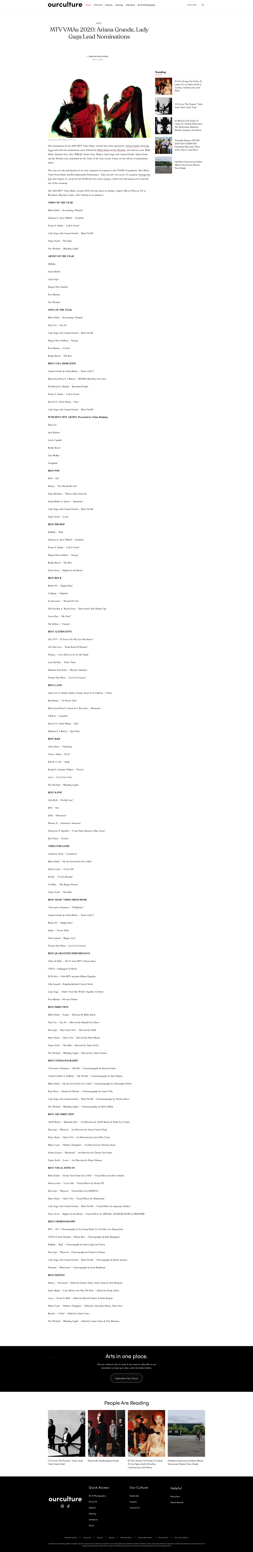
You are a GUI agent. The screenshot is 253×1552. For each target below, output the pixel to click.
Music (99, 23)
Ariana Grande (132, 145)
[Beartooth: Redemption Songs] (106, 1433)
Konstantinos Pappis (98, 56)
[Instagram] (62, 1506)
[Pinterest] (101, 49)
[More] (119, 49)
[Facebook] (95, 49)
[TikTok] (68, 1506)
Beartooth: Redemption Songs (103, 1461)
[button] (202, 4)
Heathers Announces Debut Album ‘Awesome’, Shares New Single (188, 165)
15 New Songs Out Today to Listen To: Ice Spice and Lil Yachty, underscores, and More (145, 1464)
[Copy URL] (113, 49)
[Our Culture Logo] (65, 4)
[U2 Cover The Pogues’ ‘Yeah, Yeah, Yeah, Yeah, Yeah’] (163, 105)
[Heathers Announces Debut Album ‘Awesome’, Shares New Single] (163, 165)
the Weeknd (119, 150)
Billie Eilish (103, 150)
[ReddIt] (107, 49)
